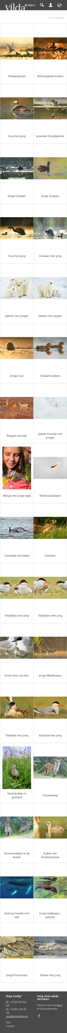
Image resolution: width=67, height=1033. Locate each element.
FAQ (8, 1022)
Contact (10, 1026)
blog (59, 1005)
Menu (31, 5)
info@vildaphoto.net (17, 1016)
